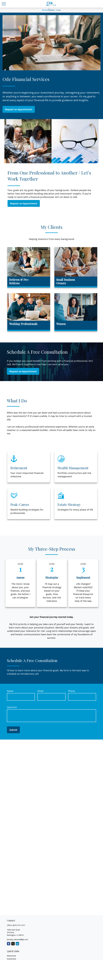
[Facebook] (8, 943)
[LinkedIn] (17, 943)
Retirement (11, 956)
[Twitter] (13, 943)
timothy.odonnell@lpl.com (17, 939)
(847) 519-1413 (19, 925)
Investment (11, 959)
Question (12, 707)
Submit (13, 729)
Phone (71, 690)
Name (10, 690)
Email (40, 690)
